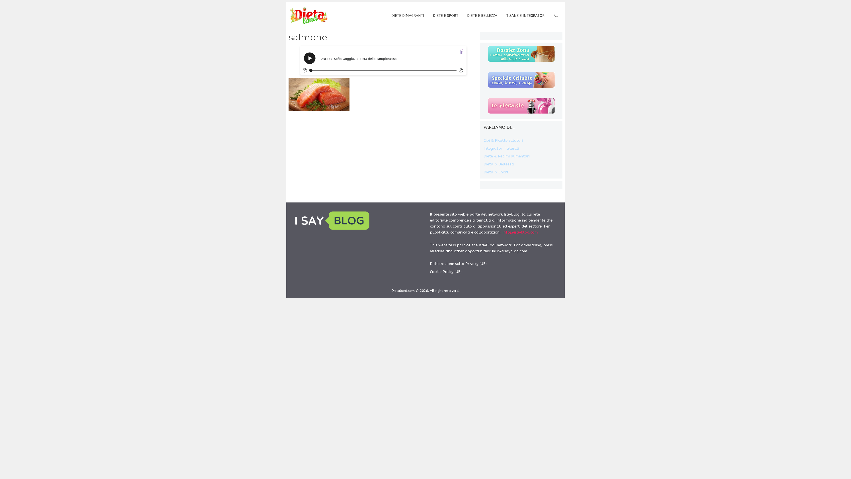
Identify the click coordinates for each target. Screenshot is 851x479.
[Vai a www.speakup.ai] (462, 51)
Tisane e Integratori (526, 16)
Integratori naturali (501, 148)
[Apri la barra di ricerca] (556, 15)
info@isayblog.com (520, 232)
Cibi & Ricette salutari (503, 140)
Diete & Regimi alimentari (507, 156)
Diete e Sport (445, 16)
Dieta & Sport (496, 172)
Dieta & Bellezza (499, 164)
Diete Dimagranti (407, 16)
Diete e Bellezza (482, 16)
